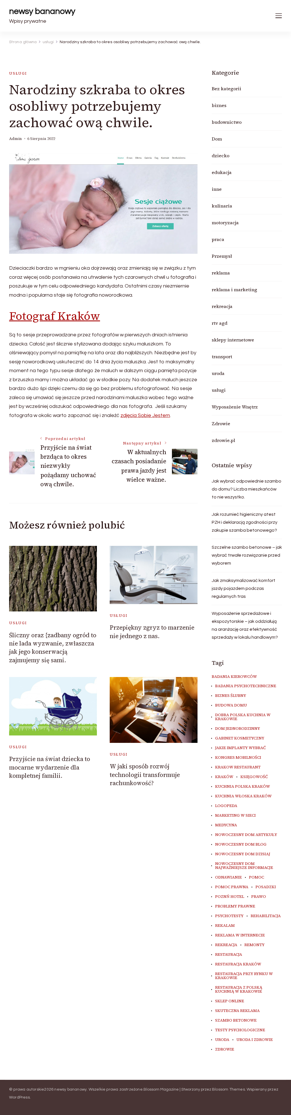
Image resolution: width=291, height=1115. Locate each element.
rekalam (225, 926)
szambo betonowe (236, 1020)
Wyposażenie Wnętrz (235, 407)
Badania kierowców (234, 677)
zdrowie (224, 1049)
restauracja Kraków (238, 964)
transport (222, 356)
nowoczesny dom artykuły (246, 835)
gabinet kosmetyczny (239, 738)
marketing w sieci (235, 816)
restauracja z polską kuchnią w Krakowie (238, 990)
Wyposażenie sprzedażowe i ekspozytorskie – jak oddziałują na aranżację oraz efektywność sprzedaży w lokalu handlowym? (245, 625)
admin (15, 138)
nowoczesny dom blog (241, 844)
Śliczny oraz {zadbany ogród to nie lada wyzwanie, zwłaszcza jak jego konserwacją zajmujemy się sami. (52, 647)
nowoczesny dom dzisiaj (242, 854)
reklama (221, 273)
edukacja (222, 172)
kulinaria (222, 206)
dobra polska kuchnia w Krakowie (243, 717)
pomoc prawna (231, 887)
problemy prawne (235, 906)
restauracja (228, 955)
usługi (18, 73)
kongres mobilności (238, 758)
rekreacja (222, 306)
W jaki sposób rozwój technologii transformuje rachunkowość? (145, 774)
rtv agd (219, 323)
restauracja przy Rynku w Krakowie (244, 976)
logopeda (226, 806)
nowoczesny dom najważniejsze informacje (244, 866)
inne (217, 189)
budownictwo (227, 122)
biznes (219, 105)
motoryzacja (225, 222)
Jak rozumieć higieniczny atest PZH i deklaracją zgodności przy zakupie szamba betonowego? (244, 522)
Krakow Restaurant (238, 767)
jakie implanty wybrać (240, 748)
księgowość (254, 777)
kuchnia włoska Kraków (243, 796)
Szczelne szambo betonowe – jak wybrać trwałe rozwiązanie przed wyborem (247, 555)
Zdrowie (221, 423)
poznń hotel (229, 897)
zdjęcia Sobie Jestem (145, 415)
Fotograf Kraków (54, 316)
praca (218, 239)
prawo (258, 897)
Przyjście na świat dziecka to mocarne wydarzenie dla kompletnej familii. (49, 767)
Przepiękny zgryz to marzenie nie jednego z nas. (152, 631)
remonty (254, 945)
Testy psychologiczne (240, 1030)
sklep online (229, 1001)
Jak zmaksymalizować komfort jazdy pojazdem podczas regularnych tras (243, 588)
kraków (224, 777)
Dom (217, 139)
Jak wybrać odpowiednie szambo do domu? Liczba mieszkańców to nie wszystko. (246, 489)
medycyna (226, 825)
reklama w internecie (240, 935)
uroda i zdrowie (254, 1040)
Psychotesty (229, 916)
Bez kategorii (226, 88)
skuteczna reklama (237, 1011)
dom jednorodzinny (237, 729)
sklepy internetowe (233, 340)
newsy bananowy (42, 11)
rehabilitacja (266, 916)
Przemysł (222, 256)
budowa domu (231, 705)
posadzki (265, 887)
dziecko (220, 155)
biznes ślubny (230, 696)
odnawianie (228, 877)
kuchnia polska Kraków (242, 787)
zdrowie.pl (223, 440)
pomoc (256, 877)
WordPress (19, 1097)
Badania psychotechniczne (245, 686)
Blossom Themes (228, 1089)
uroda (218, 373)
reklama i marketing (234, 289)
